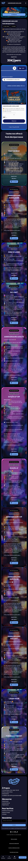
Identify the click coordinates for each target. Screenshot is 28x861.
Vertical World (6, 803)
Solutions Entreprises (7, 810)
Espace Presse (6, 812)
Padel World (5, 805)
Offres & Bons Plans (7, 792)
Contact (4, 814)
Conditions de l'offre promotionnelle (11, 795)
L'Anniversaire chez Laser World (10, 790)
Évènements (5, 794)
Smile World (5, 801)
